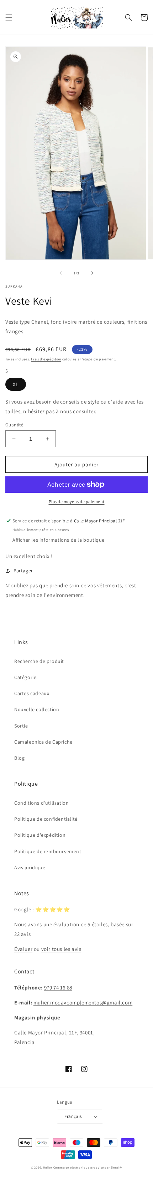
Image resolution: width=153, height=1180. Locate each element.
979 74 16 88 (58, 987)
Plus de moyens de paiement (77, 501)
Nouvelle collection (36, 709)
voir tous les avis (61, 949)
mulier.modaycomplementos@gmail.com (82, 1002)
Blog (19, 758)
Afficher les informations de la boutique (58, 540)
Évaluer (23, 949)
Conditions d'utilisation (41, 803)
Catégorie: (26, 677)
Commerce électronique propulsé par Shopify (87, 1167)
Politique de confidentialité (46, 819)
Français (72, 1116)
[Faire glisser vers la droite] (92, 273)
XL (16, 384)
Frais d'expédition (46, 359)
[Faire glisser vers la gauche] (61, 273)
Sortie (21, 726)
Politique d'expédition (39, 835)
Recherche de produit (39, 661)
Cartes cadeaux (31, 693)
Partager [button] (23, 570)
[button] (9, 17)
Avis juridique (29, 867)
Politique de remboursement (47, 851)
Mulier (47, 1167)
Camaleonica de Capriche (43, 742)
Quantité (14, 425)
